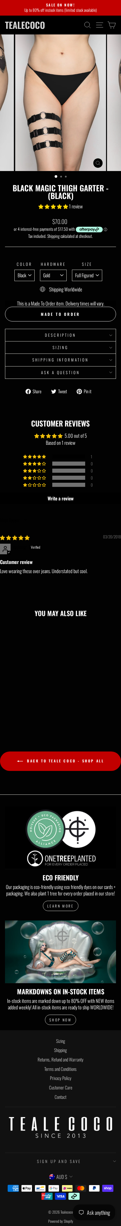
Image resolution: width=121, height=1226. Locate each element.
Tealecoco (25, 25)
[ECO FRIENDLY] (60, 838)
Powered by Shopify (60, 1221)
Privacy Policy (60, 1078)
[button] (53, 206)
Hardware (53, 264)
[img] (15, 537)
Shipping (53, 236)
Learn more (60, 905)
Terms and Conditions (60, 1069)
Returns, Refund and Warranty (60, 1059)
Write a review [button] (61, 498)
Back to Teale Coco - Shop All (64, 760)
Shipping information (60, 360)
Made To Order (60, 314)
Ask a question (60, 372)
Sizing (61, 347)
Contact (60, 1097)
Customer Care (60, 1087)
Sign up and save (59, 1161)
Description (60, 335)
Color (24, 264)
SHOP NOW (60, 1019)
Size (87, 264)
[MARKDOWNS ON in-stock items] (60, 951)
